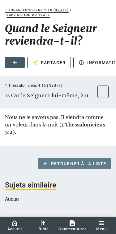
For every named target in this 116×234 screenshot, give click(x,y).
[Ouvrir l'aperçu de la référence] (103, 92)
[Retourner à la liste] (15, 62)
